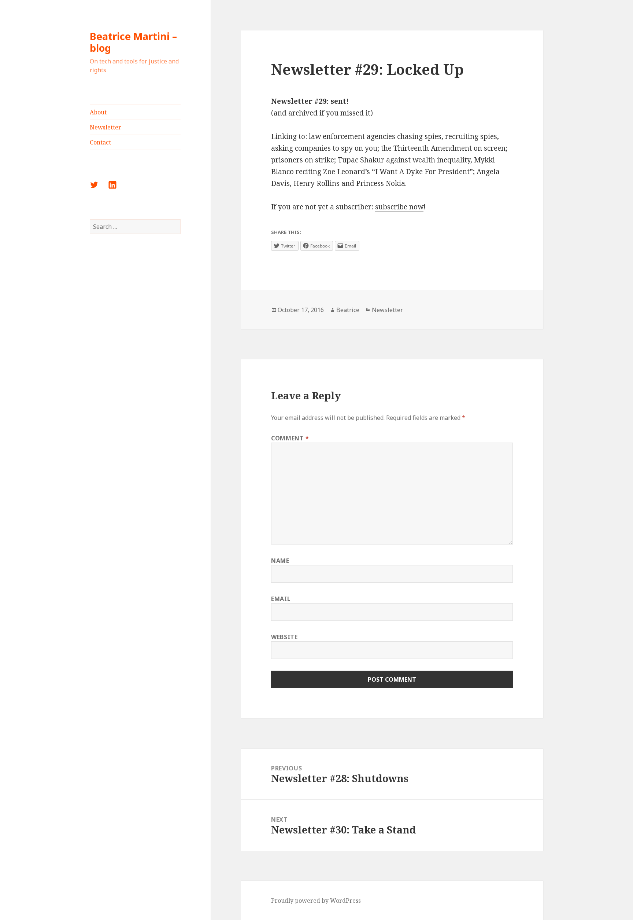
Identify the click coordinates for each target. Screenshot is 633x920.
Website (284, 637)
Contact (100, 142)
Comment (290, 438)
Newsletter (105, 127)
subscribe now (399, 207)
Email (280, 599)
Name (280, 561)
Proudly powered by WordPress (316, 901)
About (98, 112)
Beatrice (347, 310)
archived (303, 113)
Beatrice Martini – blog (133, 42)
